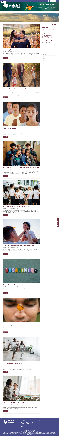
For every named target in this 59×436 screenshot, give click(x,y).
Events (44, 52)
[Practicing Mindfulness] (21, 114)
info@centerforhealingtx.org (50, 8)
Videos (44, 58)
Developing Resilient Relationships (13, 50)
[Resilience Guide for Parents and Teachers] (21, 192)
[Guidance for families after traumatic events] (21, 74)
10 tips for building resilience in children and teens (18, 246)
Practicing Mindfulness (10, 128)
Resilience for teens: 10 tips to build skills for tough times (21, 167)
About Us (44, 48)
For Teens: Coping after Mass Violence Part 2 (17, 402)
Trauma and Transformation (12, 324)
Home (44, 47)
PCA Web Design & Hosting (33, 431)
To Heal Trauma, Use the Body (12, 363)
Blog (43, 50)
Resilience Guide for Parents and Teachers (16, 206)
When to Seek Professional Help (47, 37)
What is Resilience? (9, 285)
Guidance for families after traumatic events (17, 89)
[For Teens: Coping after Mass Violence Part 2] (21, 388)
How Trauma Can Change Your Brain (48, 31)
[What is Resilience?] (21, 270)
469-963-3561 (47, 4)
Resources (44, 54)
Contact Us (45, 60)
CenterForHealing (14, 51)
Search (54, 24)
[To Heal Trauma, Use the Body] (21, 349)
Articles (20, 51)
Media (44, 56)
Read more (5, 58)
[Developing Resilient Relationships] (21, 35)
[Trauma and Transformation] (21, 309)
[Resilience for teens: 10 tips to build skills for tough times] (21, 153)
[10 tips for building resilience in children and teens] (21, 231)
